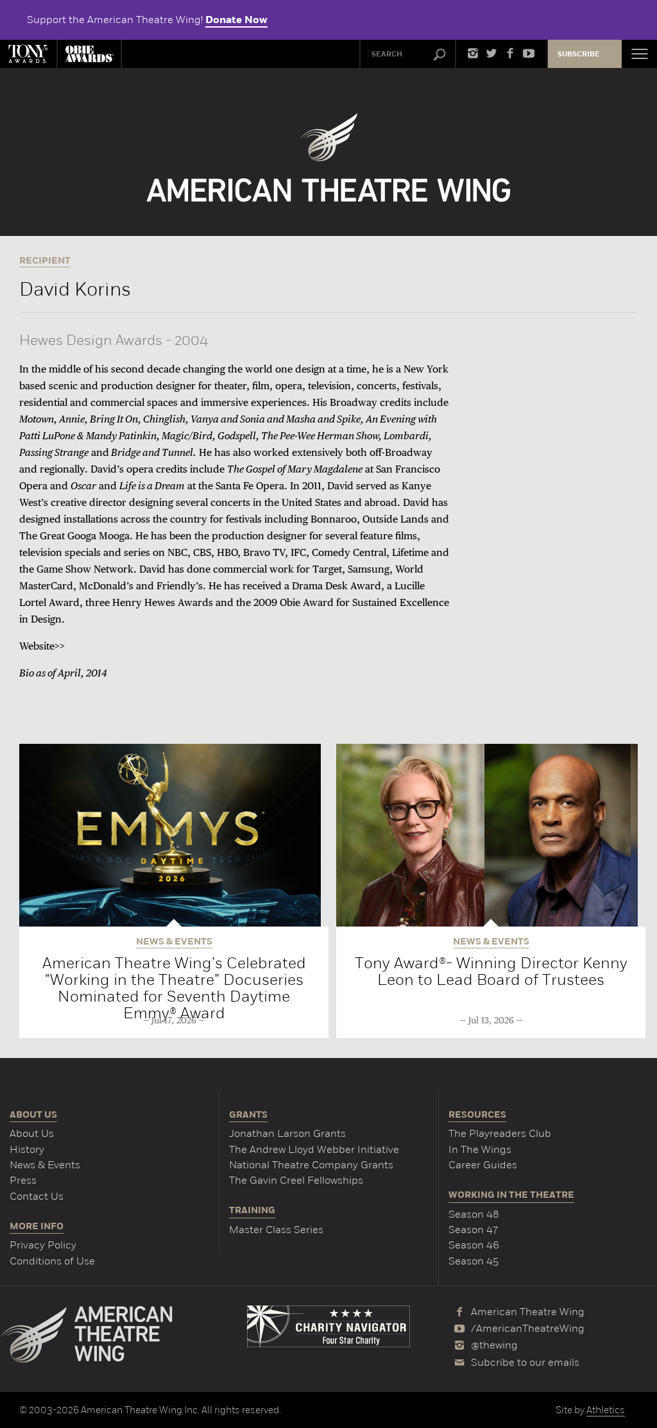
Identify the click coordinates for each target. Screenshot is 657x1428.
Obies (89, 54)
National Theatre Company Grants (311, 1165)
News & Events (45, 1165)
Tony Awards (28, 54)
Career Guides (482, 1165)
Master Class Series (276, 1229)
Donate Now (236, 19)
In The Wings (479, 1149)
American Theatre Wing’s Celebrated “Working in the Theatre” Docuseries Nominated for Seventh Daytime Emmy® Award (174, 987)
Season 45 (473, 1261)
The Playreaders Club (499, 1133)
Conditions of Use (52, 1261)
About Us (32, 1133)
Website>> (42, 647)
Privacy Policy (43, 1245)
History (27, 1149)
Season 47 (473, 1229)
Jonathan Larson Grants (287, 1133)
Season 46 (473, 1245)
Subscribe (579, 54)
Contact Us (37, 1196)
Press (23, 1180)
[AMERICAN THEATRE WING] (329, 157)
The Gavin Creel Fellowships (296, 1180)
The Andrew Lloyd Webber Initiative (314, 1149)
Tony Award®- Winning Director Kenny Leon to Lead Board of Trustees (491, 971)
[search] (439, 55)
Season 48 (473, 1214)
